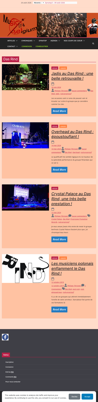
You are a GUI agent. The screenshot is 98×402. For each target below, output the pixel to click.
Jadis (57, 94)
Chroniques (26, 40)
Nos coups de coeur (73, 40)
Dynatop (43, 40)
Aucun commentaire (79, 91)
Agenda (54, 40)
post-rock (76, 289)
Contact (11, 46)
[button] (16, 40)
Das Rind (68, 152)
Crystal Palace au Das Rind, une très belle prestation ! (71, 198)
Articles (11, 40)
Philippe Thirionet (61, 91)
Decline (74, 397)
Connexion (27, 46)
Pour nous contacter (12, 382)
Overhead (76, 152)
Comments (10, 377)
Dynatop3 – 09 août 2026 (55, 3)
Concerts (63, 68)
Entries (9, 372)
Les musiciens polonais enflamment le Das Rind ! (72, 268)
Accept (87, 397)
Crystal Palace (56, 219)
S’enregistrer (42, 46)
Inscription (9, 362)
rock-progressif (65, 94)
